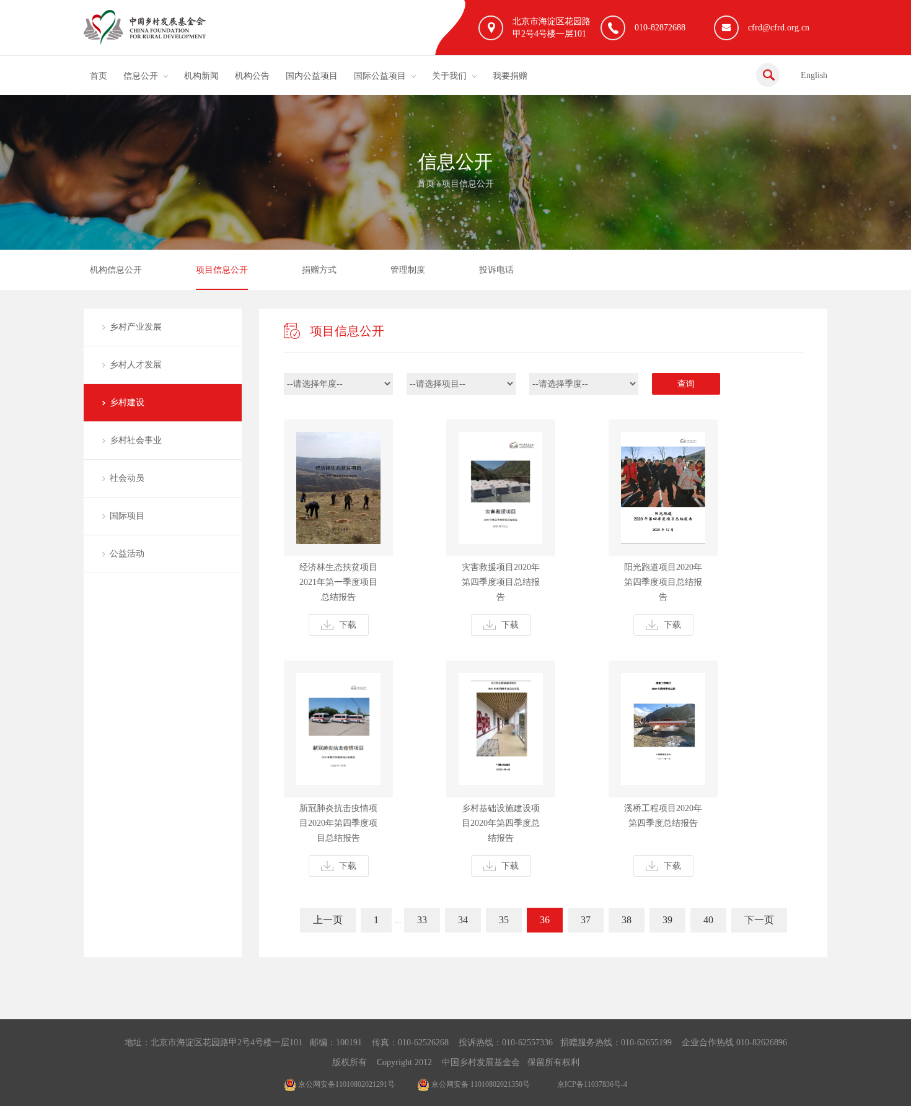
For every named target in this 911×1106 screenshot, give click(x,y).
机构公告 (252, 76)
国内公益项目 (312, 76)
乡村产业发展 (136, 326)
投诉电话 (496, 269)
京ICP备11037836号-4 (592, 1084)
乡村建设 (127, 402)
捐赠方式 (319, 269)
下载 (347, 625)
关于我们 (449, 76)
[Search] (768, 75)
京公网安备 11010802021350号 (479, 1084)
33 (422, 920)
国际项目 (127, 515)
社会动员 (127, 478)
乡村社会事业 (136, 440)
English (814, 75)
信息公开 (140, 76)
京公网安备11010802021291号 (345, 1084)
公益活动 (127, 553)
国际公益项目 (380, 76)
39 (667, 920)
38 (627, 920)
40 (708, 920)
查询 (686, 383)
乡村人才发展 (136, 364)
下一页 (759, 920)
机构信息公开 (116, 269)
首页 (98, 76)
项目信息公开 (468, 183)
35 (504, 920)
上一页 (328, 920)
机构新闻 (201, 76)
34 (463, 920)
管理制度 (407, 269)
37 (586, 920)
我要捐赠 (510, 76)
